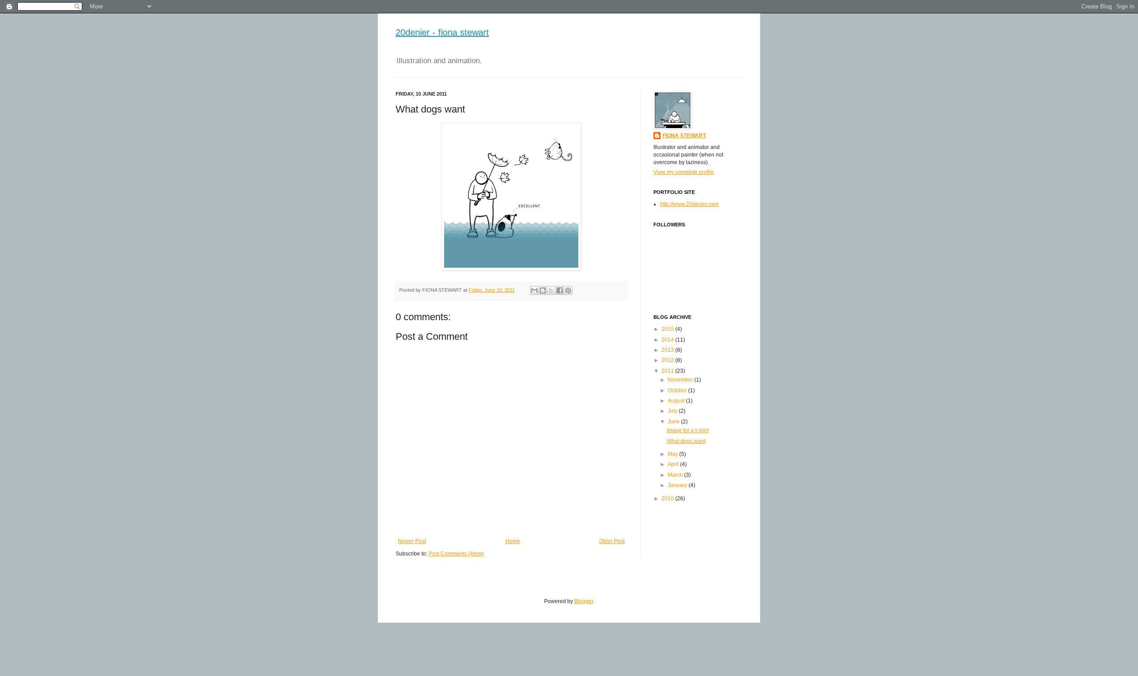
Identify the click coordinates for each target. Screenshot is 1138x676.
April (673, 464)
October (677, 390)
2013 (667, 350)
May (673, 454)
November (680, 380)
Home (512, 541)
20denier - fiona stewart (442, 32)
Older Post (612, 541)
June (674, 421)
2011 (667, 371)
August (676, 401)
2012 (667, 360)
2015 (667, 329)
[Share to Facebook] (559, 290)
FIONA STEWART (684, 136)
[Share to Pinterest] (568, 290)
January (677, 485)
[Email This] (534, 290)
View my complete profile (683, 172)
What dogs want (686, 441)
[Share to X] (551, 290)
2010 (667, 498)
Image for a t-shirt (688, 430)
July (672, 411)
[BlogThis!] (542, 290)
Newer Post (412, 541)
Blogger (583, 601)
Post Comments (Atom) (456, 554)
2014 (667, 340)
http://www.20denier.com (689, 204)
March (675, 475)
